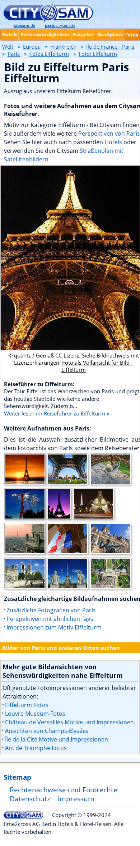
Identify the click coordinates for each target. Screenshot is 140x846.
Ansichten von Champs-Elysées (47, 731)
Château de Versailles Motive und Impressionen (69, 722)
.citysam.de (60, 25)
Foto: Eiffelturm (98, 53)
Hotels (113, 142)
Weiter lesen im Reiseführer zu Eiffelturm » (56, 413)
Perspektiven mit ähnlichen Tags (49, 619)
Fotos (131, 34)
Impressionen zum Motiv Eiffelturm (54, 627)
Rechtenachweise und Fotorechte (63, 789)
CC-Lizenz (67, 355)
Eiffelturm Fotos (26, 705)
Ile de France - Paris (110, 46)
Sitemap (17, 777)
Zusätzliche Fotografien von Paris (51, 610)
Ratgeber (83, 34)
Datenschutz (30, 798)
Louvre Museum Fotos (35, 714)
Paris (14, 53)
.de (24, 25)
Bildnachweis (113, 355)
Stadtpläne (110, 34)
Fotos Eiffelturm (49, 53)
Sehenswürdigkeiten (45, 34)
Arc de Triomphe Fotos (36, 748)
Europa (32, 46)
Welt (7, 46)
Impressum (76, 798)
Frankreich (63, 46)
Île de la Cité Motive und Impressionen (56, 739)
